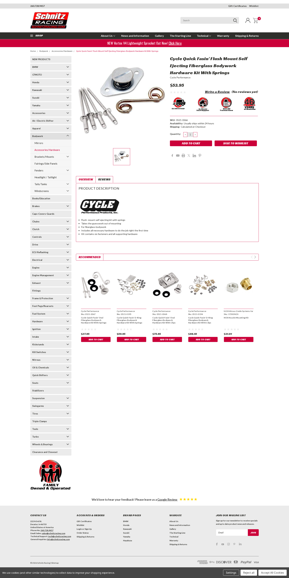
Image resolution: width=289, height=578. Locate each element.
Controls (37, 237)
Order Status (83, 533)
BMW (35, 67)
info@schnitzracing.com (58, 539)
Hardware (37, 321)
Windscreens (41, 190)
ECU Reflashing (40, 252)
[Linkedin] (194, 155)
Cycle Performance (180, 77)
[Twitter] (188, 155)
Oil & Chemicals (40, 367)
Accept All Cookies (272, 572)
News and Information (135, 35)
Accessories (38, 113)
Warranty (223, 35)
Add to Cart (95, 339)
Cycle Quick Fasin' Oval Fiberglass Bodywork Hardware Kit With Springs (93, 320)
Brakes (36, 206)
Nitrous (36, 359)
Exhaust (36, 283)
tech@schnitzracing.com (59, 536)
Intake (35, 336)
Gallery (159, 35)
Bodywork (43, 51)
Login (79, 529)
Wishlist (254, 6)
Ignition (36, 329)
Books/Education (41, 198)
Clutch (35, 229)
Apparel (36, 128)
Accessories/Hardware (62, 51)
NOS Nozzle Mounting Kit (236, 317)
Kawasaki (37, 90)
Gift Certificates (237, 6)
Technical (203, 35)
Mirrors (38, 142)
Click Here (175, 43)
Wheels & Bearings (42, 444)
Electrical (37, 260)
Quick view (95, 285)
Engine (35, 267)
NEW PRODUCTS (41, 59)
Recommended (90, 257)
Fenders (38, 170)
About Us (107, 35)
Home (33, 51)
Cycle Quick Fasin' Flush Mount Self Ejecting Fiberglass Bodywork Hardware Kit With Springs (117, 51)
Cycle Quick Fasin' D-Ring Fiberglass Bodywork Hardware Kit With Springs (129, 320)
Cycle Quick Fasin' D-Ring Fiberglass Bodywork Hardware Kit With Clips (200, 320)
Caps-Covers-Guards (43, 213)
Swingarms (38, 406)
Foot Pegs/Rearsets (42, 306)
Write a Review (217, 92)
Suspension (38, 398)
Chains (35, 221)
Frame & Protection (42, 298)
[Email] (177, 155)
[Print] (183, 155)
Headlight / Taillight (45, 177)
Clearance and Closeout (45, 452)
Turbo (35, 436)
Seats (35, 383)
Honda (35, 82)
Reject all (248, 572)
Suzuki (35, 97)
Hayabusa (127, 540)
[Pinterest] (200, 155)
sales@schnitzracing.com (53, 533)
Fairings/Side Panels (45, 163)
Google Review (167, 499)
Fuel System (38, 313)
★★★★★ (188, 499)
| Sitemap (54, 563)
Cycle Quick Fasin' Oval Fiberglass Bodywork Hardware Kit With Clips (163, 320)
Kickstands (38, 344)
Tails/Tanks (40, 184)
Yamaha (36, 105)
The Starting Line (180, 35)
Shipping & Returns (247, 35)
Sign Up (88, 529)
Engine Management (43, 275)
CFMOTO (37, 74)
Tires (35, 413)
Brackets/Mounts (44, 156)
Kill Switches (39, 352)
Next (255, 257)
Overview (86, 179)
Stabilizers (38, 390)
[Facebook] (172, 155)
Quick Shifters (40, 375)
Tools (35, 429)
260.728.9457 (37, 6)
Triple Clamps (39, 421)
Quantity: (175, 133)
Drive (35, 244)
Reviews (104, 179)
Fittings (36, 290)
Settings (231, 572)
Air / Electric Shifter (43, 120)
